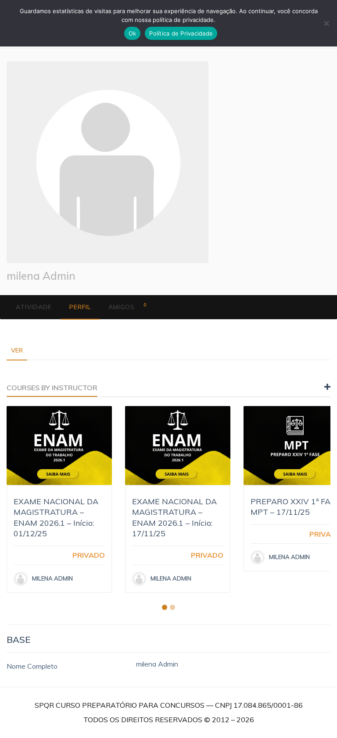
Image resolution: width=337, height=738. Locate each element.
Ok (132, 33)
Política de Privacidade (181, 33)
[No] (326, 23)
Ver (17, 350)
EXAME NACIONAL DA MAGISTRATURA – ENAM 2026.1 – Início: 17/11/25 (174, 517)
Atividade (34, 307)
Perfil (80, 307)
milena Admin (41, 275)
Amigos (127, 306)
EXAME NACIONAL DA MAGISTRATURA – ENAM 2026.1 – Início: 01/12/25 (56, 517)
